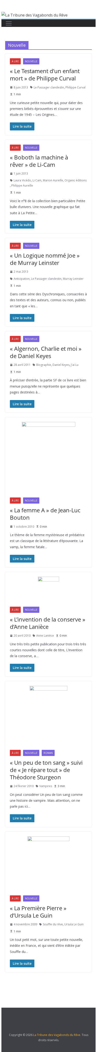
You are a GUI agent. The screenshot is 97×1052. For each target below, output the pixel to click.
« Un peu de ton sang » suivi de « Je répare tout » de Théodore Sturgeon (46, 770)
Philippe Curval (75, 87)
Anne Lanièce (45, 636)
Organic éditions (76, 180)
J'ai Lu (74, 365)
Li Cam (36, 180)
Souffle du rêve (53, 924)
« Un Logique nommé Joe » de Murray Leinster (45, 259)
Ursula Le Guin (74, 924)
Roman (48, 753)
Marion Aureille (53, 180)
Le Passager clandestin (49, 87)
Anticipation (22, 279)
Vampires (45, 786)
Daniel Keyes (61, 365)
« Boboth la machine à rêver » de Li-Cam (39, 160)
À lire (15, 61)
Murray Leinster (73, 279)
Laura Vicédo (22, 180)
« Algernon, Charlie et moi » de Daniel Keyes (45, 352)
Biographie (43, 365)
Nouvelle (31, 61)
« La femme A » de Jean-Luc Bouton (45, 513)
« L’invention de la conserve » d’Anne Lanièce (47, 622)
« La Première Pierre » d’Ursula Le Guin (38, 911)
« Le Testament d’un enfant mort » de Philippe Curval (45, 74)
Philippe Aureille (22, 186)
